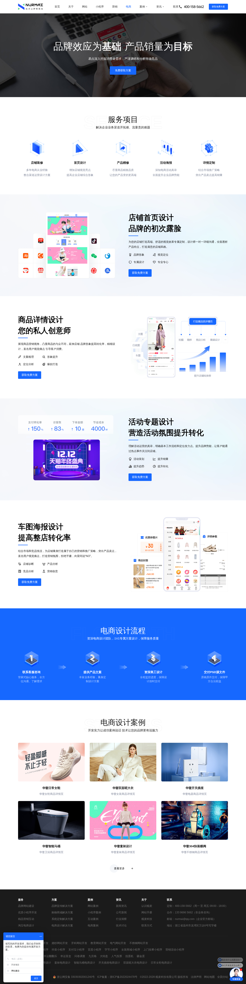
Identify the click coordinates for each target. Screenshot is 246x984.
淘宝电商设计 (26, 925)
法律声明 (196, 976)
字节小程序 (111, 949)
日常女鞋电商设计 (161, 962)
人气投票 (116, 956)
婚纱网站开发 (60, 943)
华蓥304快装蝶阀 (194, 846)
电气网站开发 (118, 943)
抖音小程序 (58, 949)
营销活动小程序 (175, 949)
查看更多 (119, 868)
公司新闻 (121, 912)
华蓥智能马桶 (51, 846)
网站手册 (146, 912)
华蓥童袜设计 (123, 846)
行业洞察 (121, 919)
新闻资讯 (121, 905)
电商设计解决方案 (62, 925)
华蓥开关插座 (195, 787)
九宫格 (93, 956)
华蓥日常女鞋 (51, 787)
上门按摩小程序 (152, 949)
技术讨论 (121, 925)
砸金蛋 (141, 956)
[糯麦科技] (30, 7)
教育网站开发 (99, 943)
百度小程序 (94, 949)
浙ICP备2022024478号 (123, 976)
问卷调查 (79, 956)
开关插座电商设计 (109, 962)
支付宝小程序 (76, 949)
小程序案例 (94, 912)
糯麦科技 (146, 919)
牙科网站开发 (79, 943)
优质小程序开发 (27, 912)
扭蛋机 (129, 956)
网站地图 (209, 976)
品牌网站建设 (26, 905)
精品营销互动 (26, 919)
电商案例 (93, 925)
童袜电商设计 (62, 962)
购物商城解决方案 (62, 912)
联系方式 (146, 925)
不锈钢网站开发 (138, 943)
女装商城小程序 (130, 949)
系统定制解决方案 (62, 919)
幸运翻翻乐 (50, 956)
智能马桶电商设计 (84, 962)
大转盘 (104, 956)
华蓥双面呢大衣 (123, 787)
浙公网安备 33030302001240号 (76, 976)
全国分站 (222, 976)
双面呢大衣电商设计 (135, 962)
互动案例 (93, 919)
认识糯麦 (146, 905)
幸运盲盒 (65, 956)
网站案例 (93, 905)
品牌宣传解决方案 (62, 905)
